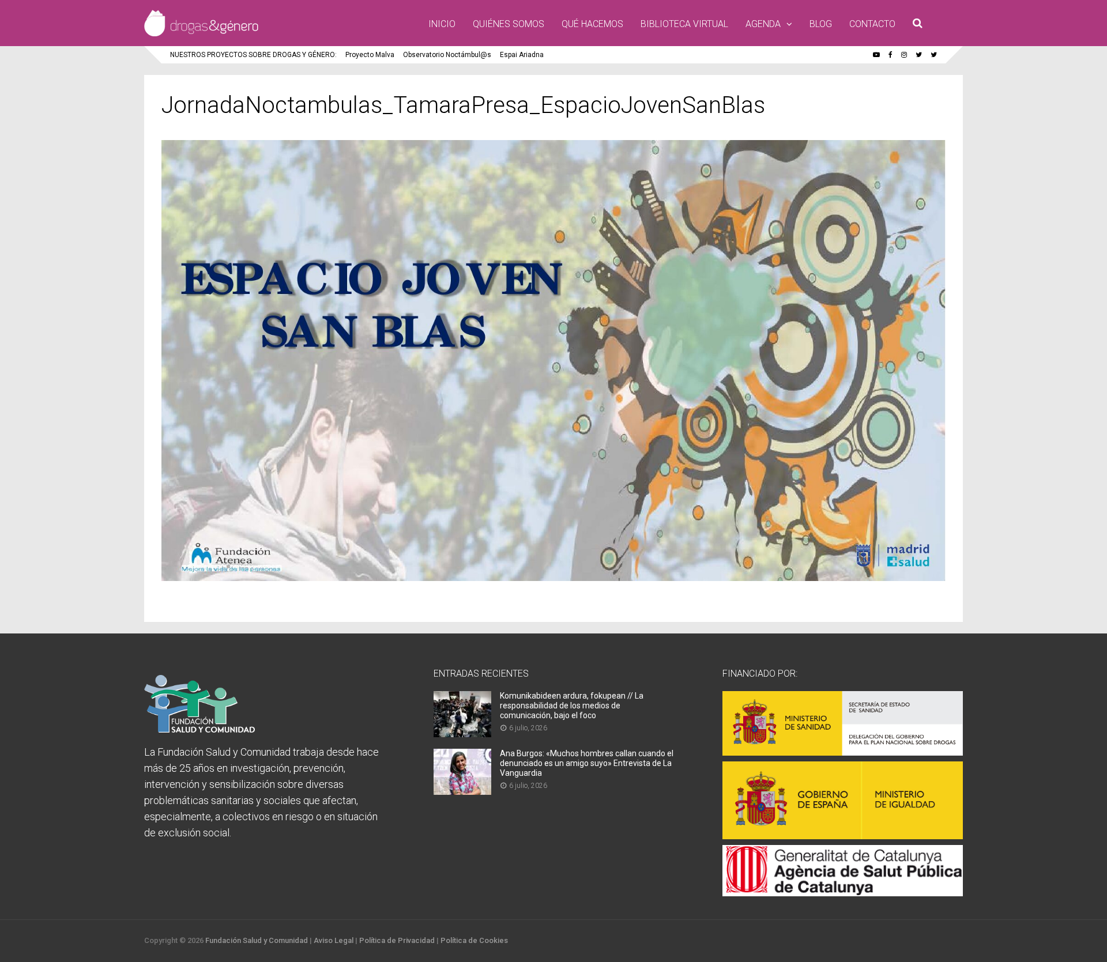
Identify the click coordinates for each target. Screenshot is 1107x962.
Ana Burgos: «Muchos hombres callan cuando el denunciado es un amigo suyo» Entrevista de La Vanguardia (586, 763)
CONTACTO (872, 23)
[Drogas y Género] (201, 34)
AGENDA (763, 23)
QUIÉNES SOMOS (508, 23)
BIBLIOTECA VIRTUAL (684, 23)
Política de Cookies (474, 940)
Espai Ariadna (522, 55)
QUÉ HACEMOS (592, 23)
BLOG (820, 23)
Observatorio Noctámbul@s (447, 55)
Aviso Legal (333, 940)
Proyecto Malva (369, 55)
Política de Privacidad (397, 940)
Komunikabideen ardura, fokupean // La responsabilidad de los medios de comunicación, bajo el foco (571, 705)
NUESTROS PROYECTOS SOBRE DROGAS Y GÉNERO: (253, 55)
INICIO (441, 23)
